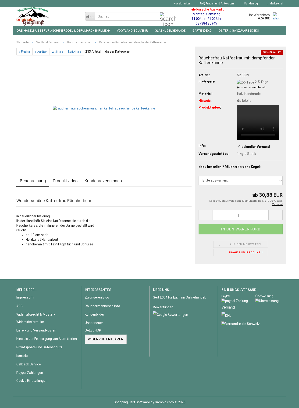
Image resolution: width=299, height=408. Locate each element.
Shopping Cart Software (132, 402)
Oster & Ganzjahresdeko (239, 30)
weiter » (58, 52)
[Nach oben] (286, 401)
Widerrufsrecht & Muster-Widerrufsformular (35, 318)
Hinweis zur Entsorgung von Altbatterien (46, 339)
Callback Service (28, 364)
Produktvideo (65, 180)
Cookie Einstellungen (31, 380)
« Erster (24, 52)
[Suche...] (164, 16)
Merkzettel (275, 3)
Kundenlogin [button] (251, 3)
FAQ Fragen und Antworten (216, 3)
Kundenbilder (94, 314)
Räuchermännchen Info (102, 306)
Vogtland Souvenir (132, 30)
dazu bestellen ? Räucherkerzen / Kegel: (230, 167)
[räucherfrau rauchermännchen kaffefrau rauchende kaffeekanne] (104, 108)
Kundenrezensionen (103, 180)
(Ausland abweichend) (251, 87)
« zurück (41, 52)
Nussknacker (181, 3)
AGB (19, 306)
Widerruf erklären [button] (106, 339)
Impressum (25, 297)
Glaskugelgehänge (170, 30)
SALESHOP (93, 330)
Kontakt (22, 356)
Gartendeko (202, 30)
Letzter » (75, 52)
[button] (206, 215)
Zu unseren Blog (97, 297)
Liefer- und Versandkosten (36, 330)
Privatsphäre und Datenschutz (39, 347)
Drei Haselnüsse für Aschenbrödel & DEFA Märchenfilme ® (63, 30)
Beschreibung (33, 180)
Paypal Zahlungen (29, 373)
